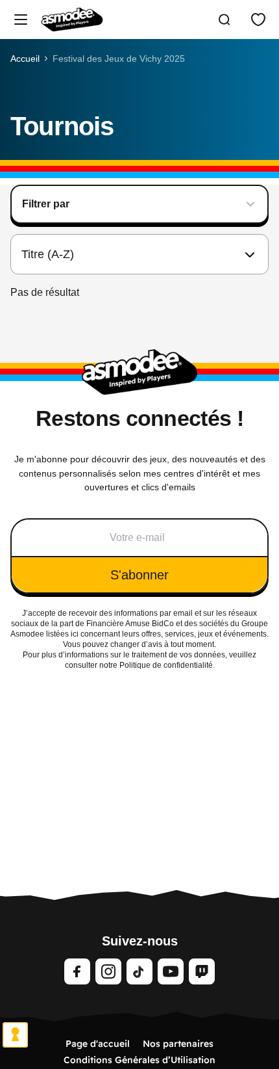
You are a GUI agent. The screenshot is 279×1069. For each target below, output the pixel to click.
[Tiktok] (139, 971)
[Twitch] (202, 971)
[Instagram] (108, 971)
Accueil (25, 58)
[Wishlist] (258, 19)
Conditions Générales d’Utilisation (139, 1060)
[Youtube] (171, 971)
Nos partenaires (178, 1043)
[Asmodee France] (72, 19)
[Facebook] (77, 971)
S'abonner (139, 575)
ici (75, 634)
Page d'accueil (98, 1043)
